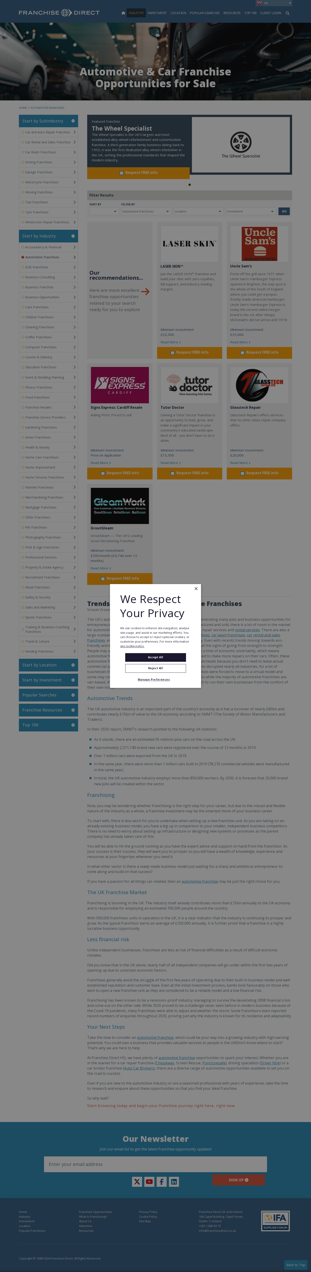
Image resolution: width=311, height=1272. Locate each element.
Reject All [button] (155, 668)
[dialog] (155, 636)
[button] (155, 679)
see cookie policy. (132, 646)
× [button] (196, 589)
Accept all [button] (155, 657)
